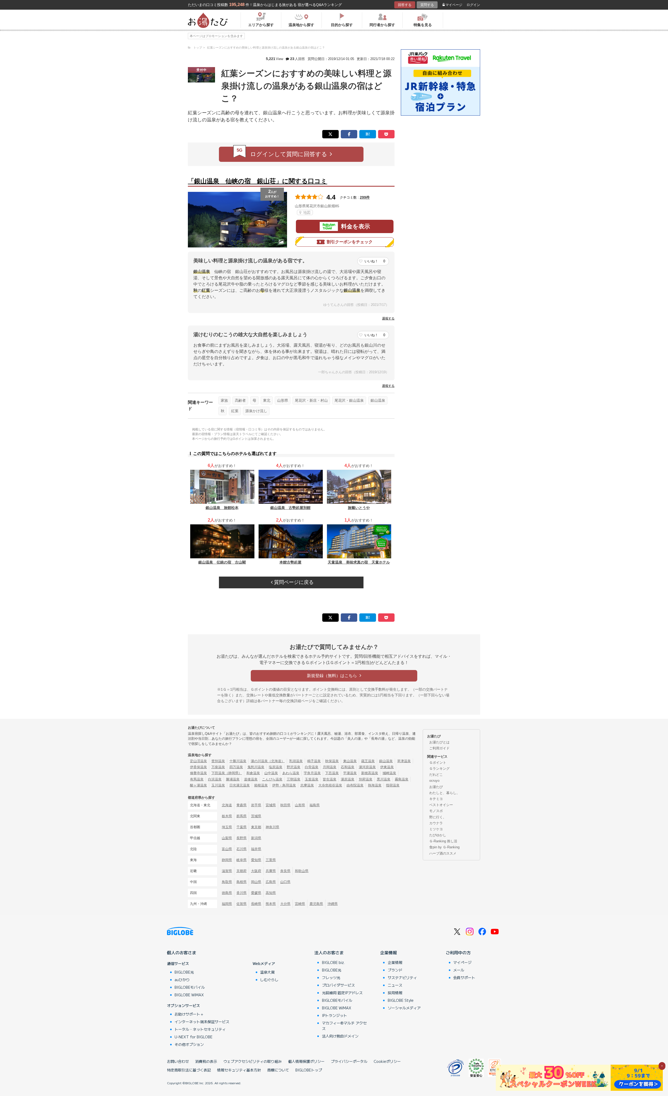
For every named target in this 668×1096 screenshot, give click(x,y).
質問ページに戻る (293, 582)
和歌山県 (301, 871)
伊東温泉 (387, 767)
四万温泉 (236, 767)
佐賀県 (241, 904)
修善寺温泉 (198, 773)
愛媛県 (256, 893)
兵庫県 (271, 871)
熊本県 (271, 904)
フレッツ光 (331, 977)
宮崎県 (300, 904)
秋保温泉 (332, 761)
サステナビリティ (402, 977)
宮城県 (271, 805)
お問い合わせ (178, 1061)
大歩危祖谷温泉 (330, 785)
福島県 (314, 805)
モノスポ (436, 811)
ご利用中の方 (458, 952)
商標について (278, 1070)
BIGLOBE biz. (333, 962)
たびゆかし (437, 835)
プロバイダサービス (338, 985)
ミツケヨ (436, 829)
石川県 (241, 849)
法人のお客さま (329, 952)
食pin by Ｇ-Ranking (444, 847)
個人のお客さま (181, 952)
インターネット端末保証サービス (202, 1021)
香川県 (241, 893)
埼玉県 (227, 827)
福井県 (256, 849)
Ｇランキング (439, 769)
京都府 (241, 871)
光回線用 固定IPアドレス (342, 992)
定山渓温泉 (198, 761)
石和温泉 (347, 767)
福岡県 (227, 904)
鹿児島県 (316, 904)
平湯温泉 (350, 773)
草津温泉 (404, 761)
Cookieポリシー (387, 1061)
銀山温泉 (378, 400)
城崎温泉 (389, 773)
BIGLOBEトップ (308, 1070)
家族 (224, 400)
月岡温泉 (329, 767)
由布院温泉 (355, 785)
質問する (427, 5)
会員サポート (464, 977)
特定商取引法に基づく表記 (189, 1070)
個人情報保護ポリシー (306, 1061)
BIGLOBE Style (401, 1000)
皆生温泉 (329, 779)
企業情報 (388, 952)
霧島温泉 (401, 779)
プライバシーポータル (349, 1061)
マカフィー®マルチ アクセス (344, 1025)
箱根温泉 (261, 785)
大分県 (285, 904)
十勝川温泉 (237, 761)
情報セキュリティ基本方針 (239, 1070)
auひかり (182, 979)
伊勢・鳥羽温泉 (284, 785)
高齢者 (240, 400)
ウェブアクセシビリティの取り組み (252, 1061)
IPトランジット (334, 1015)
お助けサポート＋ (189, 1014)
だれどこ (436, 775)
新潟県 (256, 838)
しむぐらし (269, 979)
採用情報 (395, 992)
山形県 (282, 400)
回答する (404, 5)
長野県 (241, 838)
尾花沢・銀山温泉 (349, 400)
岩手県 (256, 805)
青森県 (241, 805)
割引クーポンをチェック (350, 242)
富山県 (227, 849)
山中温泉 (271, 773)
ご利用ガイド (439, 748)
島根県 (241, 882)
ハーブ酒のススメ (442, 853)
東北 (266, 400)
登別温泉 (218, 761)
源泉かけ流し (256, 411)
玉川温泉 (218, 785)
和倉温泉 (253, 773)
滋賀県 (227, 871)
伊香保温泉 (198, 767)
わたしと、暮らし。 (444, 793)
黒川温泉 (383, 779)
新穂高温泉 (369, 773)
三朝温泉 (293, 779)
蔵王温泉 (368, 761)
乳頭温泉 (296, 761)
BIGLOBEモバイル (190, 987)
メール (458, 970)
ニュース (395, 985)
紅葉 (234, 411)
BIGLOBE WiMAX (189, 994)
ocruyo (434, 781)
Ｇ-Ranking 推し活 (443, 841)
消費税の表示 (206, 1061)
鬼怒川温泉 (255, 767)
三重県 (271, 860)
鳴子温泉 (314, 761)
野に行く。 (437, 817)
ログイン (473, 5)
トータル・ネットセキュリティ (200, 1029)
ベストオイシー (441, 805)
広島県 (271, 882)
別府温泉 (365, 779)
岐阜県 (241, 860)
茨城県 (256, 816)
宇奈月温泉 (312, 773)
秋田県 (285, 805)
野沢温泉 (293, 767)
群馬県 (241, 816)
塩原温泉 (275, 767)
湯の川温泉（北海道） (268, 761)
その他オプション (189, 1044)
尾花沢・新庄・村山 (311, 400)
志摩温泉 (307, 785)
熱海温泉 (374, 785)
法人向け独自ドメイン (340, 1036)
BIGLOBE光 (184, 972)
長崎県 (256, 904)
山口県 (285, 882)
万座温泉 (218, 767)
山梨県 (227, 838)
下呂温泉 (332, 773)
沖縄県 (332, 904)
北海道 (227, 805)
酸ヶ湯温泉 (198, 785)
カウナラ (436, 823)
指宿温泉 (392, 785)
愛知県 (256, 860)
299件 (365, 197)
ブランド (395, 970)
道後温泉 (251, 779)
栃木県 (227, 816)
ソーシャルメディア (404, 1007)
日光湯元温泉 (239, 785)
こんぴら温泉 (272, 779)
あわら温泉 (290, 773)
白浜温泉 (215, 779)
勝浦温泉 (233, 779)
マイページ (453, 5)
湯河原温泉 (367, 767)
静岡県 (227, 860)
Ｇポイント (437, 763)
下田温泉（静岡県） (226, 773)
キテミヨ (436, 799)
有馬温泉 (197, 779)
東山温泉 (350, 761)
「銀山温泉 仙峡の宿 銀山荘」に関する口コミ (257, 181)
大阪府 (256, 871)
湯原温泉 (347, 779)
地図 (306, 212)
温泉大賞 (267, 972)
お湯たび (436, 787)
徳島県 (227, 893)
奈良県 (285, 871)
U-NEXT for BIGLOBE (193, 1036)
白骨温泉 (311, 767)
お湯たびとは (439, 742)
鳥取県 (227, 882)
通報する (388, 318)
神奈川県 (272, 827)
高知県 (271, 893)
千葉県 (241, 827)
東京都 (256, 827)
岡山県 (256, 882)
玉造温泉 (311, 779)
